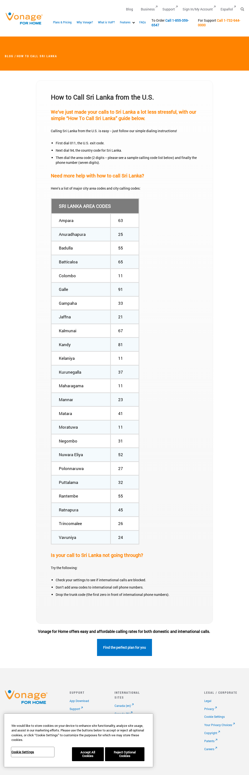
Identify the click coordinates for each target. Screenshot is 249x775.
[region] (78, 740)
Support (168, 9)
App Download (79, 701)
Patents (209, 741)
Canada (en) (123, 706)
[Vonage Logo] (26, 24)
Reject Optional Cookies (125, 754)
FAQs (142, 22)
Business (148, 9)
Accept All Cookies (87, 754)
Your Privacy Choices (218, 725)
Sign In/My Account (198, 9)
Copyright (210, 733)
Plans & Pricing (62, 22)
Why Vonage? (85, 22)
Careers (209, 749)
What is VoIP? (106, 22)
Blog (129, 9)
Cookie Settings (214, 716)
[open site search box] (242, 9)
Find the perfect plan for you (124, 647)
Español (227, 9)
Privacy (209, 709)
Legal (207, 701)
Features (125, 22)
